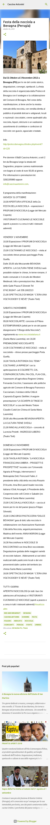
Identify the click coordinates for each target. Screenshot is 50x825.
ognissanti (9, 625)
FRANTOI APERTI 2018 (12, 743)
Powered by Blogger (27, 821)
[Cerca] (46, 4)
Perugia (20, 625)
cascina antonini (11, 617)
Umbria (38, 625)
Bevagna (27, 613)
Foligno (7, 621)
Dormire (25, 617)
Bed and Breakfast (12, 613)
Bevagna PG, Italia (20, 628)
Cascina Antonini (15, 4)
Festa (34, 617)
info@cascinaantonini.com (15, 184)
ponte (29, 625)
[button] (4, 34)
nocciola (29, 621)
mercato (18, 621)
